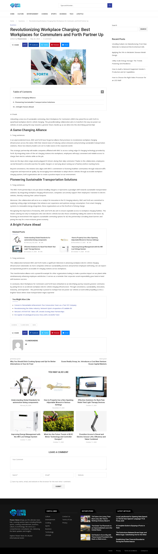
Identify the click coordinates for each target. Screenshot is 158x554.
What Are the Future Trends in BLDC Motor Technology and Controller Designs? (58, 436)
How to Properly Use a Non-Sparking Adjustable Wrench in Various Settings (58, 402)
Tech (71, 14)
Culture (21, 14)
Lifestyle (80, 14)
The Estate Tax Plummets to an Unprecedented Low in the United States (102, 528)
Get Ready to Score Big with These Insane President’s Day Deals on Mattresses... (102, 537)
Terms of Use (67, 519)
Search (109, 5)
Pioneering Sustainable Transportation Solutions (35, 102)
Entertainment (32, 14)
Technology (49, 532)
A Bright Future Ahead (25, 107)
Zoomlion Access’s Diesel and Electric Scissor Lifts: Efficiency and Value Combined (91, 436)
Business (63, 14)
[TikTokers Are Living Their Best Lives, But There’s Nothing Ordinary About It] (85, 519)
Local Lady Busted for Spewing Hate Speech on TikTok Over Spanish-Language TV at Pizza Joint (131, 519)
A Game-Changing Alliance (25, 98)
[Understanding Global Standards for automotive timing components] (17, 240)
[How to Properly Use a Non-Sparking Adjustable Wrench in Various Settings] (64, 240)
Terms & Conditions (130, 551)
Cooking (44, 14)
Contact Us (66, 516)
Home (12, 14)
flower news (25, 325)
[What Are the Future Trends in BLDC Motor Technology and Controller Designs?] (58, 421)
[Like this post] (25, 45)
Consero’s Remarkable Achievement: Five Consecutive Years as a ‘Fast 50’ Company (45, 305)
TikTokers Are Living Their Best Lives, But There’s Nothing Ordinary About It (101, 519)
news (34, 325)
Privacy (64, 523)
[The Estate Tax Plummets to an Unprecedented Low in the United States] (85, 528)
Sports (53, 14)
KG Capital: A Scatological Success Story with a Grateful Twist (36, 315)
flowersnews (22, 39)
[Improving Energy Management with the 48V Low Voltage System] (64, 249)
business (22, 21)
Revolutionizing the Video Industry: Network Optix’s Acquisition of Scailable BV (43, 308)
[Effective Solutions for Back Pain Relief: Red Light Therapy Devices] (17, 249)
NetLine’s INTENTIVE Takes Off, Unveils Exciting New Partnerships (39, 311)
